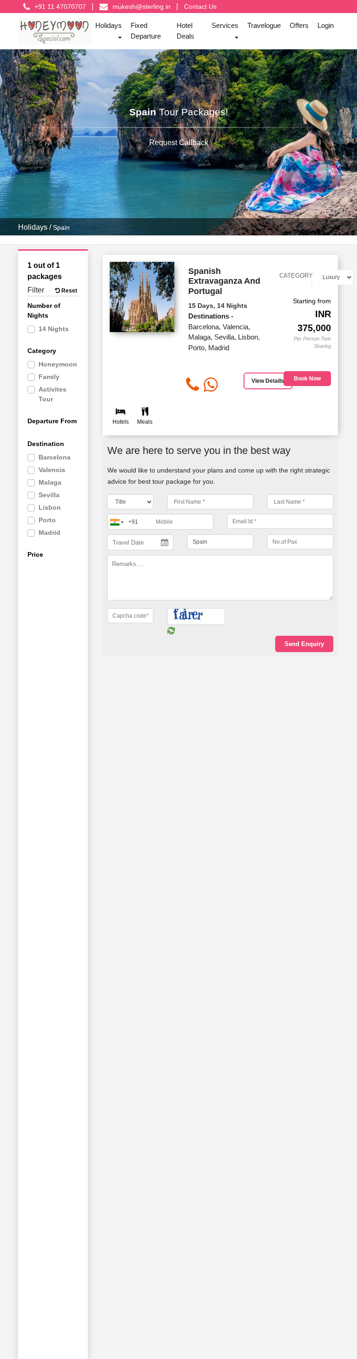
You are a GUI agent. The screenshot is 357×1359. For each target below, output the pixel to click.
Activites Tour (52, 394)
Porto (47, 520)
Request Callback (178, 142)
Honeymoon (58, 364)
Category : (296, 280)
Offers (299, 25)
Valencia (52, 469)
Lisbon (50, 507)
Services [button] (225, 25)
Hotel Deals (185, 30)
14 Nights (54, 329)
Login (325, 25)
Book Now (307, 378)
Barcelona (55, 457)
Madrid (49, 532)
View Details (267, 381)
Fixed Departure (146, 30)
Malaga (50, 482)
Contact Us (200, 6)
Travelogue (264, 25)
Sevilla (49, 495)
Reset (68, 290)
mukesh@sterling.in (141, 6)
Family (49, 376)
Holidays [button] (108, 25)
